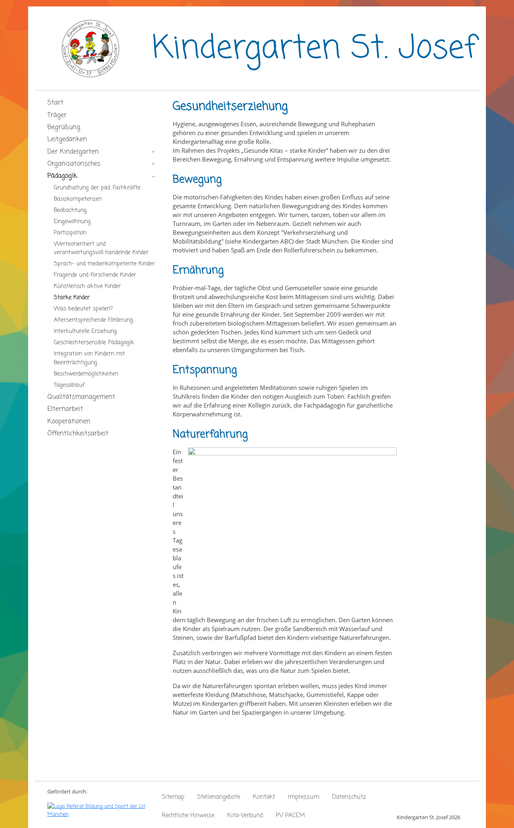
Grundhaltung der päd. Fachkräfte (97, 187)
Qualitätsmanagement (81, 397)
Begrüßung (63, 127)
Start (55, 103)
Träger (57, 115)
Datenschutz (349, 797)
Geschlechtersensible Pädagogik (94, 342)
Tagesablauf (69, 385)
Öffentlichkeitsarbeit (77, 434)
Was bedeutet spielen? (83, 308)
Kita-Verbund (245, 815)
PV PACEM (290, 815)
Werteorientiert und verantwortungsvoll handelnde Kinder (101, 248)
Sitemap (173, 797)
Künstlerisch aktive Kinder (87, 286)
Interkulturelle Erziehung (85, 331)
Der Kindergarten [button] (73, 152)
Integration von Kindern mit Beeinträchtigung (89, 358)
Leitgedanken (67, 139)
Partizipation (70, 232)
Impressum (303, 797)
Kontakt (264, 797)
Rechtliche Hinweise (188, 815)
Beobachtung (70, 210)
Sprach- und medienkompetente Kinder (104, 263)
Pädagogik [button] (62, 176)
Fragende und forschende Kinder (95, 275)
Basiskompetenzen (78, 199)
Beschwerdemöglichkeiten (86, 373)
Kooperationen (68, 421)
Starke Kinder (72, 297)
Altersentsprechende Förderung (93, 320)
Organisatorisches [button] (73, 164)
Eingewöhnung (72, 221)
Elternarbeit (65, 409)
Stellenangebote (218, 797)
